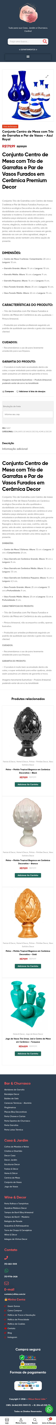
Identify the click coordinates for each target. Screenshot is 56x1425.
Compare (9, 391)
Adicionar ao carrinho (28, 784)
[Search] (45, 41)
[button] (28, 56)
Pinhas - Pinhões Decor (38, 761)
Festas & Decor (9, 761)
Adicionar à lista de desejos (32, 391)
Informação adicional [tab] (15, 448)
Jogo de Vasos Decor (34, 1034)
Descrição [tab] (8, 443)
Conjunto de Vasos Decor (25, 431)
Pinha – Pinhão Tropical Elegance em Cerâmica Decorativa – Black (28, 771)
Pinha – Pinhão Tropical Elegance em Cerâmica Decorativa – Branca (28, 862)
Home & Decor (45, 431)
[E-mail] (6, 1283)
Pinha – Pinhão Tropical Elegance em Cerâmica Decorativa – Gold (28, 953)
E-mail (9, 1289)
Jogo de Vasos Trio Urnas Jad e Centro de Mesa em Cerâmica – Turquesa (28, 1040)
